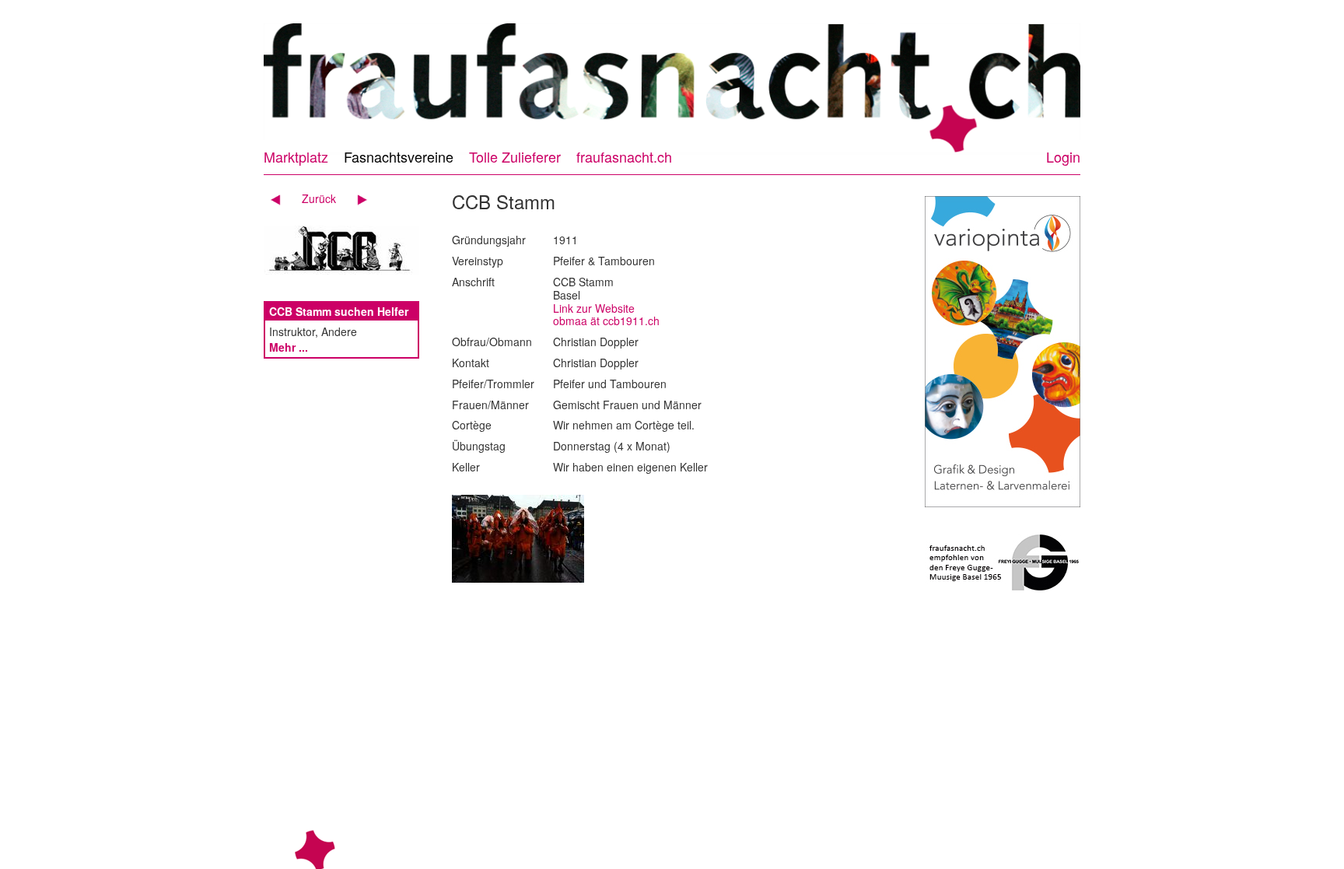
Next (1094, 81)
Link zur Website (594, 308)
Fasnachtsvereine (398, 156)
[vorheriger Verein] (281, 198)
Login (1063, 156)
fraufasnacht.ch (624, 156)
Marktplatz (296, 156)
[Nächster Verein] (356, 198)
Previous (250, 81)
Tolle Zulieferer (515, 156)
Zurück (319, 198)
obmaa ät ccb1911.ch (606, 320)
